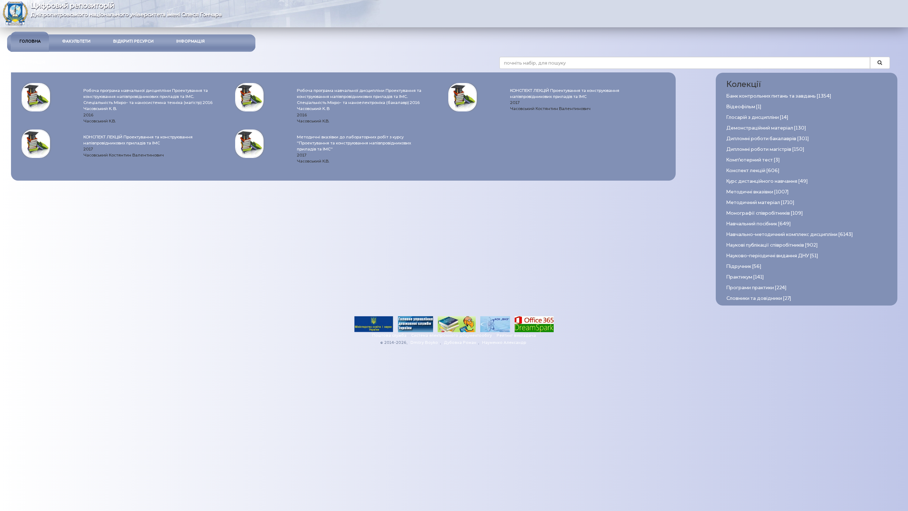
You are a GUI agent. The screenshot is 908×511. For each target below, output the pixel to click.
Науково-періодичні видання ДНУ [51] (772, 255)
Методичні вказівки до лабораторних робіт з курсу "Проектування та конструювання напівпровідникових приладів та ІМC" (354, 143)
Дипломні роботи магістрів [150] (765, 149)
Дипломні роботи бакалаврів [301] (767, 138)
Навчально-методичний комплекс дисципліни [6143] (789, 234)
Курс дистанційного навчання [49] (767, 181)
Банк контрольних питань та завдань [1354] (778, 96)
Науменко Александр (504, 343)
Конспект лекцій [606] (752, 170)
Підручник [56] (743, 266)
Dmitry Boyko (424, 343)
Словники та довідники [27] (758, 298)
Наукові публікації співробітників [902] (772, 245)
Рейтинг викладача (516, 335)
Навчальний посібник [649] (758, 223)
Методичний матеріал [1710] (760, 202)
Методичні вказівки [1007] (757, 191)
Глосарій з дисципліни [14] (757, 117)
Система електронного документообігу (451, 335)
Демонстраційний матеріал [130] (766, 128)
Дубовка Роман (460, 343)
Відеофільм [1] (743, 106)
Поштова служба (389, 335)
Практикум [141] (745, 277)
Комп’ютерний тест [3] (753, 160)
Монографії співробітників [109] (764, 213)
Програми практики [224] (756, 287)
